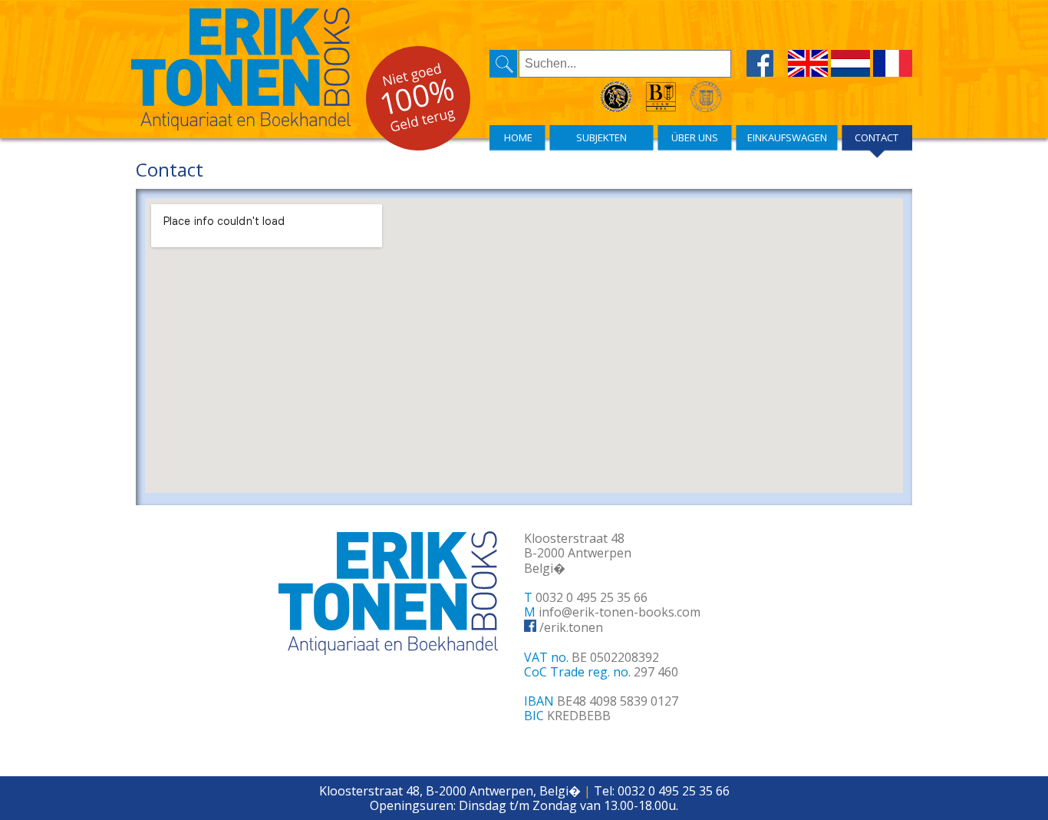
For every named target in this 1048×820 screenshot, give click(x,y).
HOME (518, 137)
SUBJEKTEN (601, 137)
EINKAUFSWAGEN (787, 137)
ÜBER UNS (694, 137)
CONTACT (876, 137)
